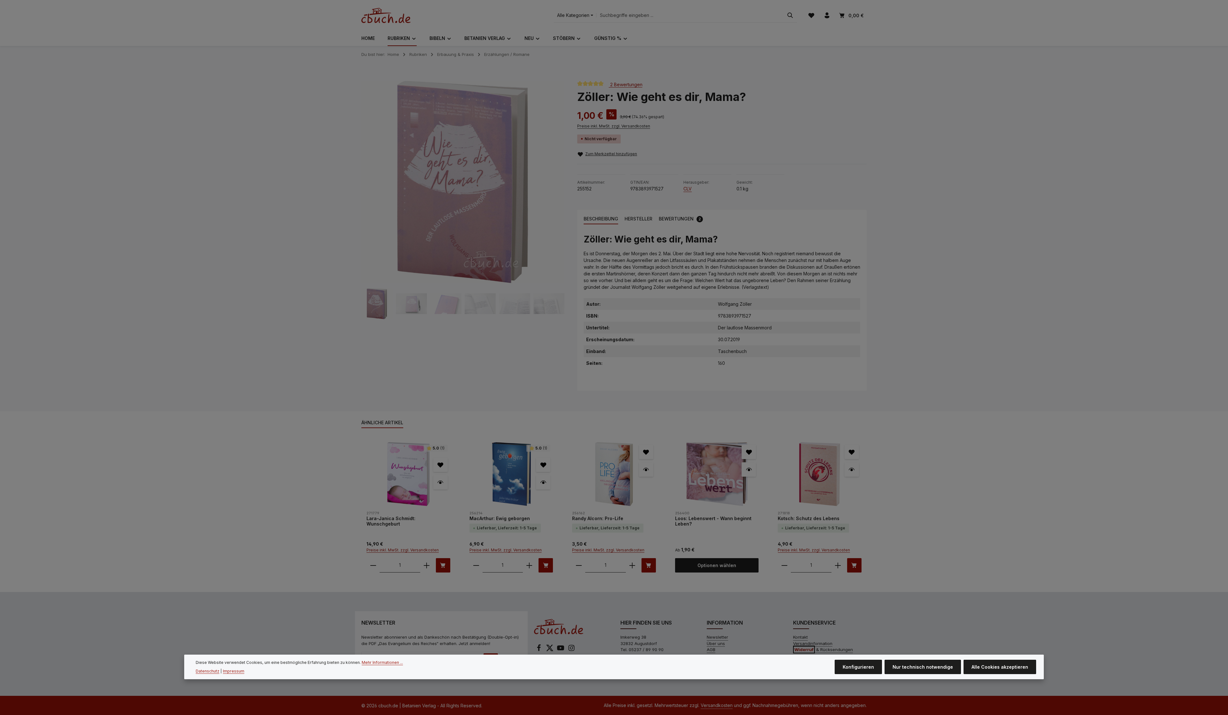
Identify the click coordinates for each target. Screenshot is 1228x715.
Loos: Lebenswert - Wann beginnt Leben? (713, 521)
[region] (463, 200)
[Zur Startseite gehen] (386, 15)
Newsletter (717, 637)
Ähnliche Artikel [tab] (382, 422)
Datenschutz (207, 671)
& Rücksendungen (823, 649)
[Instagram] (571, 649)
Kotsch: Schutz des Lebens (808, 518)
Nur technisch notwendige (923, 667)
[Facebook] (539, 649)
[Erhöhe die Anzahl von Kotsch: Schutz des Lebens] (838, 565)
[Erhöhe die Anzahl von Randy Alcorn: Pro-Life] (632, 565)
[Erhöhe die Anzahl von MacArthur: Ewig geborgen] (529, 565)
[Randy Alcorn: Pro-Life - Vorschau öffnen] (646, 469)
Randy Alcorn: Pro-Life (597, 518)
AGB (711, 649)
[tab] (601, 219)
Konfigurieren (858, 667)
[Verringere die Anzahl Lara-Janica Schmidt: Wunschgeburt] (373, 565)
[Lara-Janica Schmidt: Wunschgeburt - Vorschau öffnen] (440, 482)
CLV (687, 188)
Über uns (716, 643)
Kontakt (800, 637)
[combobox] (690, 15)
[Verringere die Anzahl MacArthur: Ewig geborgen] (476, 565)
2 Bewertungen (625, 84)
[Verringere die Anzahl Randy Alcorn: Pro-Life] (579, 565)
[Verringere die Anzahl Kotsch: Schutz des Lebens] (784, 565)
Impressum (233, 671)
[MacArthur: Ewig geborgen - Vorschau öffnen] (543, 482)
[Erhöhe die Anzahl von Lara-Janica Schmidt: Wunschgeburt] (426, 565)
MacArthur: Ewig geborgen (499, 518)
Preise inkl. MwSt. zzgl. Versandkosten (613, 126)
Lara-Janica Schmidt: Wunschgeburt (390, 521)
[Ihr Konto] (827, 15)
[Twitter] (550, 649)
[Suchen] (790, 15)
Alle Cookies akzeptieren (1000, 667)
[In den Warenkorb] (443, 565)
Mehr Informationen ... (382, 662)
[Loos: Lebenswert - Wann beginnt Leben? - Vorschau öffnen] (749, 469)
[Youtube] (561, 649)
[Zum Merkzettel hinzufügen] (440, 464)
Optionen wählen (716, 565)
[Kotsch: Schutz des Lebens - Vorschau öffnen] (852, 469)
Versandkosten (717, 705)
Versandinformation (812, 643)
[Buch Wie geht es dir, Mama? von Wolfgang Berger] (462, 182)
